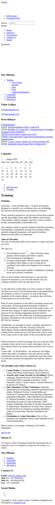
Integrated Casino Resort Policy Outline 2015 (27, 144)
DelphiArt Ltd (19, 503)
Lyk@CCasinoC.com (17, 475)
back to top (5, 432)
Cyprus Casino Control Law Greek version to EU (29, 141)
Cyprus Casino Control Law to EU (22, 134)
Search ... (5, 23)
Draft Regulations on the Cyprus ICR (23, 127)
